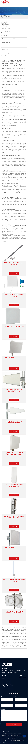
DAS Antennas (4, 17)
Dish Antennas (6, 28)
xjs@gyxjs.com (7, 55)
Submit (14, 724)
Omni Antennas (4, 18)
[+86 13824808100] (11, 685)
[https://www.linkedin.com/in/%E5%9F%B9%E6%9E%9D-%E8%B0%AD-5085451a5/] (7, 685)
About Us (5, 4)
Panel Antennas (4, 21)
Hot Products (3, 15)
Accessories (5, 49)
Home (4, 3)
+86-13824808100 (7, 56)
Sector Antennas (6, 38)
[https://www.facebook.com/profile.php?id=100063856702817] (3, 685)
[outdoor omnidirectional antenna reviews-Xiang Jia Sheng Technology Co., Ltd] (5, 1)
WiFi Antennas (6, 46)
